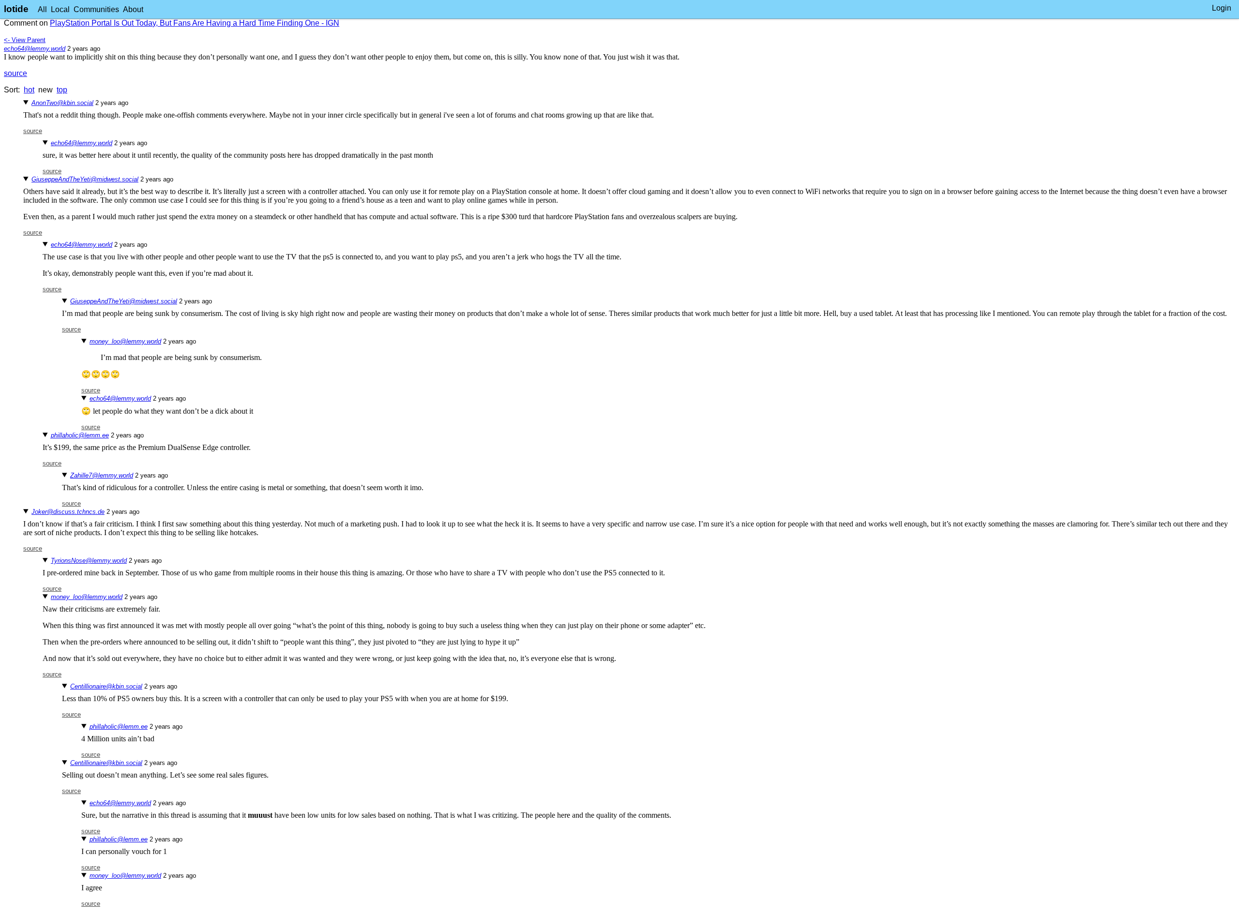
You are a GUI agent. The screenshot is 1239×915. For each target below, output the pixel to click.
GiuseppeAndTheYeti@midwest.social (84, 179)
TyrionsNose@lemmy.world (89, 560)
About (133, 9)
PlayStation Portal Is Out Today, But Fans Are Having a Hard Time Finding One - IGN (194, 23)
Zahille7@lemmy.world (101, 475)
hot (29, 90)
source (15, 73)
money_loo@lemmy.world (125, 341)
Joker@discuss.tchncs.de (68, 511)
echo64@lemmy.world (34, 48)
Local (60, 9)
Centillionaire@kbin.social (106, 686)
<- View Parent (24, 40)
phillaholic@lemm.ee (80, 435)
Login (1221, 8)
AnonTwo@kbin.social (62, 102)
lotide (16, 9)
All (42, 9)
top (62, 90)
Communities (96, 9)
